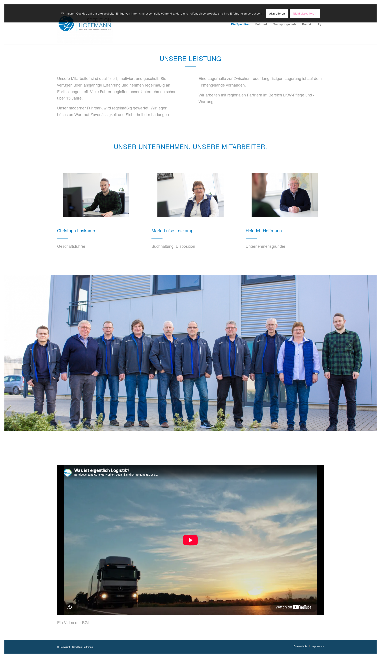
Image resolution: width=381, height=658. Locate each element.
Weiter (373, 353)
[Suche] (319, 24)
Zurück (8, 353)
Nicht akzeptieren (304, 13)
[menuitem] (240, 24)
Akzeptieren (277, 13)
